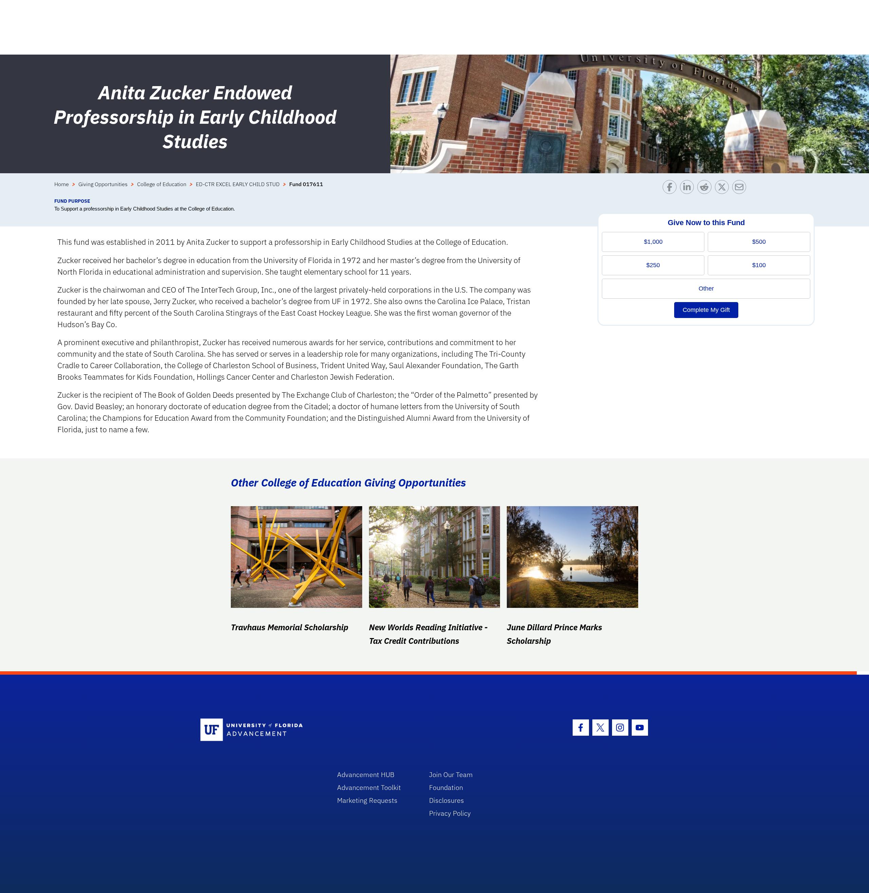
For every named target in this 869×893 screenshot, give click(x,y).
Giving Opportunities (103, 184)
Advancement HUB (365, 774)
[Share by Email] (741, 188)
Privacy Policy (450, 813)
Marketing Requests (367, 800)
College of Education (161, 184)
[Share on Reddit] (706, 188)
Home (61, 184)
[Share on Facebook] (671, 188)
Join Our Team (451, 774)
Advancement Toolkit (369, 787)
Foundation (446, 787)
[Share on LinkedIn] (688, 188)
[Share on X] (723, 188)
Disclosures (446, 800)
